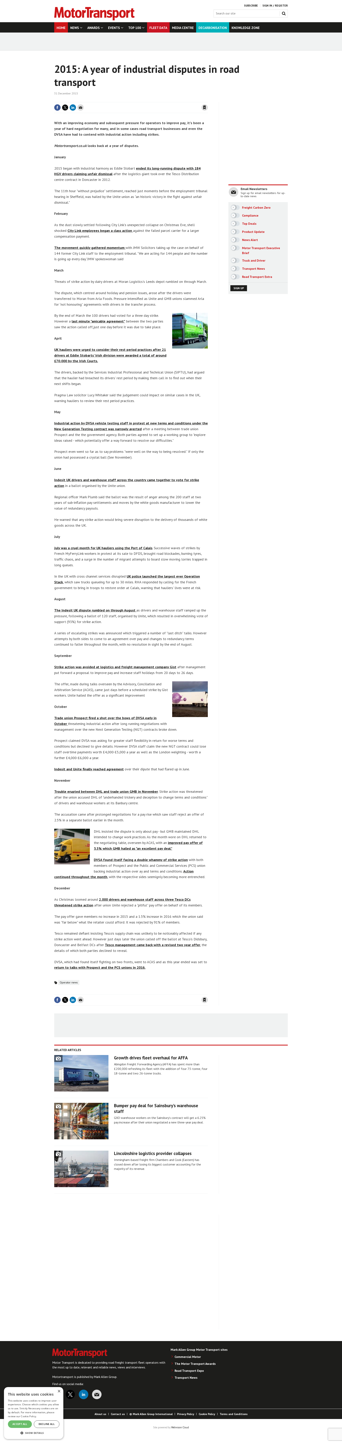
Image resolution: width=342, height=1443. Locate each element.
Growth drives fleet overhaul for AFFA (151, 1058)
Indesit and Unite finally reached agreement (89, 769)
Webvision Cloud (180, 1427)
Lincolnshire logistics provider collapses (153, 1153)
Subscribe (251, 5)
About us (100, 1414)
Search (284, 13)
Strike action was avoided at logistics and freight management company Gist (115, 667)
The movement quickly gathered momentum (89, 247)
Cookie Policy (207, 1414)
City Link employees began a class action (100, 230)
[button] (33, 1433)
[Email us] (97, 1394)
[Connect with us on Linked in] (83, 1394)
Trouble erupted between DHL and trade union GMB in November (106, 791)
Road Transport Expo (189, 1371)
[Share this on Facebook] (57, 107)
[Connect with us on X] (70, 1394)
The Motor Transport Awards (195, 1364)
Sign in (158, 100)
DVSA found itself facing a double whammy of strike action (141, 859)
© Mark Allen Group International (151, 1414)
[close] (207, 100)
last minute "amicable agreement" (98, 321)
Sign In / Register (275, 5)
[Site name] (94, 19)
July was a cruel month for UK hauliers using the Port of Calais (103, 548)
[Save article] (204, 107)
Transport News (186, 1378)
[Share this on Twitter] (65, 107)
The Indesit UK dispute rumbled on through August (95, 610)
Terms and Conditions (234, 1414)
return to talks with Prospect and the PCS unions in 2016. (99, 967)
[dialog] (33, 1413)
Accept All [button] (19, 1424)
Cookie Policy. (29, 1416)
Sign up (239, 288)
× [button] (58, 1391)
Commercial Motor (188, 1357)
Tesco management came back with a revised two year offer (152, 945)
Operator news (69, 982)
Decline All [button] (47, 1424)
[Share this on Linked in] (73, 107)
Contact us (118, 1414)
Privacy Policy (185, 1414)
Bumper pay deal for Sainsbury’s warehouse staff (156, 1108)
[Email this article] (80, 107)
